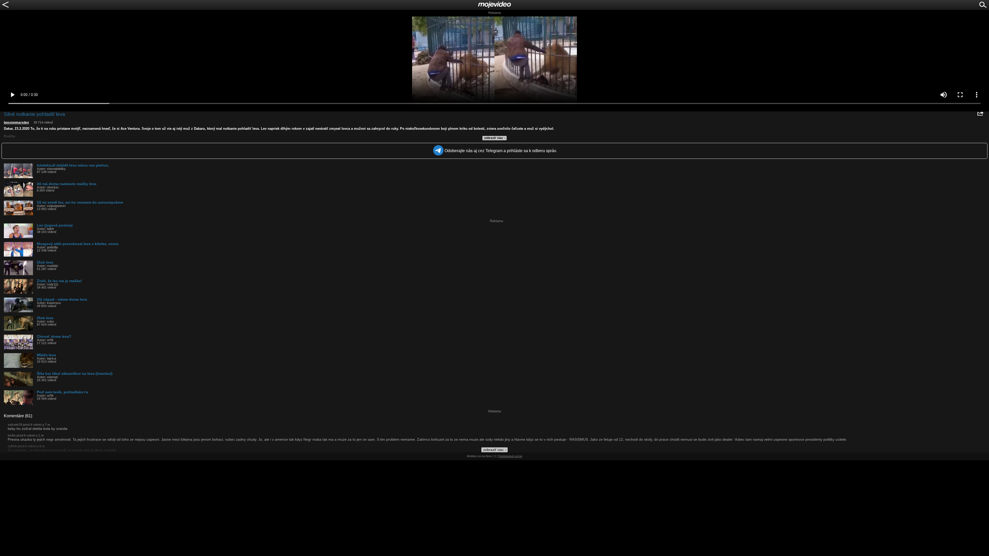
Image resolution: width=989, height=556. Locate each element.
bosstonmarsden (16, 122)
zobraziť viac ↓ (495, 138)
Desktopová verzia (510, 456)
